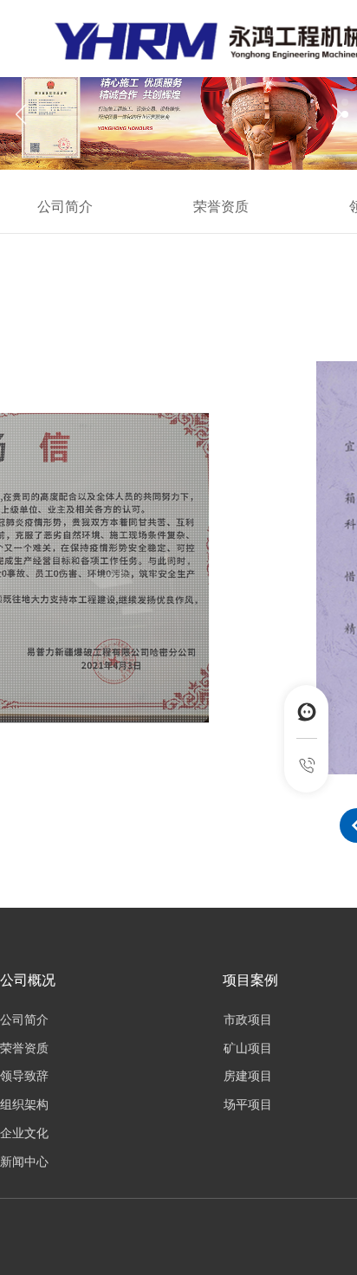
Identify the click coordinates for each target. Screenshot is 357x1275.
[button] (336, 114)
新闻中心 (24, 1161)
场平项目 (248, 1104)
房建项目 (248, 1076)
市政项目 (248, 1019)
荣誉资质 (221, 206)
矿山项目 (248, 1048)
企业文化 (24, 1133)
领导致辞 (24, 1076)
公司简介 (65, 206)
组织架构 (24, 1104)
